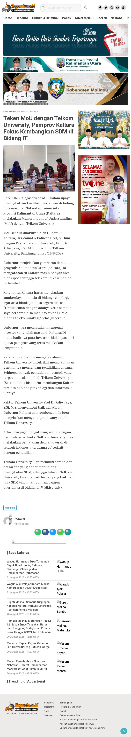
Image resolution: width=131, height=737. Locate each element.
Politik (66, 18)
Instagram (49, 706)
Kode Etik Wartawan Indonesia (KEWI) (77, 723)
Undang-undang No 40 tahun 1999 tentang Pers (82, 728)
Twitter (47, 711)
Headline (22, 18)
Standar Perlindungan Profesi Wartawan (78, 719)
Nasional (117, 18)
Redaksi (19, 519)
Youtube (48, 715)
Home (7, 18)
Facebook (49, 702)
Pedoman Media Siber (70, 715)
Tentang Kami (66, 702)
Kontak (63, 711)
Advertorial (83, 18)
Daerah (102, 18)
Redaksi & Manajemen (70, 706)
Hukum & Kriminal (45, 18)
